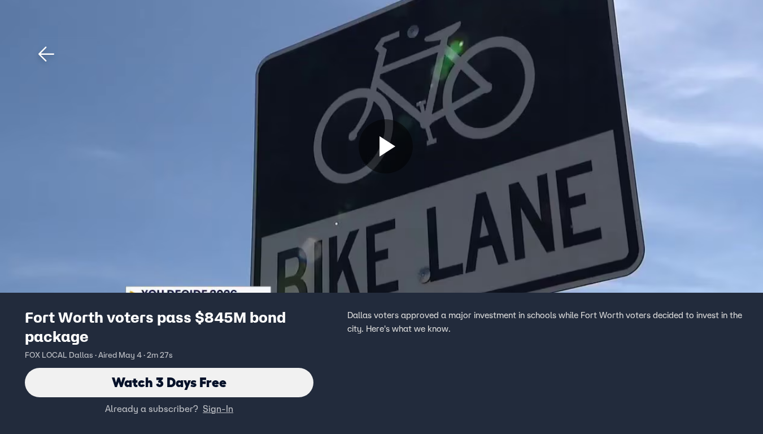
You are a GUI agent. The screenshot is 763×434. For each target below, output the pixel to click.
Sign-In (218, 408)
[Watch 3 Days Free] (386, 146)
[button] (46, 54)
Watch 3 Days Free (169, 382)
